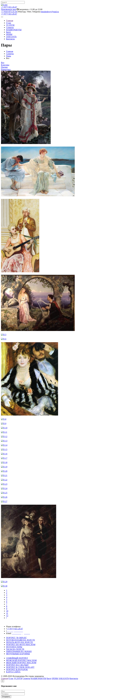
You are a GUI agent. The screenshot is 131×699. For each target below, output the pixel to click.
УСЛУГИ (10, 25)
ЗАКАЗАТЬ (11, 37)
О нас (8, 23)
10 (7, 611)
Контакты (10, 39)
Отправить (6, 697)
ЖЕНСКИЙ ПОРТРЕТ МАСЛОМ (21, 663)
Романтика (5, 69)
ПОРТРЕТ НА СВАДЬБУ (17, 665)
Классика (5, 65)
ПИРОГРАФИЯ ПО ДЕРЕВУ (19, 651)
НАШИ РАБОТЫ (13, 30)
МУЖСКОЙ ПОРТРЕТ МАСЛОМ (21, 660)
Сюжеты (10, 27)
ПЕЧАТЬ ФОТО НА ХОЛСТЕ (19, 642)
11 (7, 613)
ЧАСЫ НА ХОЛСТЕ (15, 649)
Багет (8, 32)
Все (2, 63)
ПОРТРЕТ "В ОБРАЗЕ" (16, 638)
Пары (8, 56)
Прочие (4, 67)
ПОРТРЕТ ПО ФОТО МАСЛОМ (20, 644)
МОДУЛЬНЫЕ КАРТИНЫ (18, 654)
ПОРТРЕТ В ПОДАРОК (17, 669)
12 (7, 615)
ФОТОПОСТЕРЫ (14, 647)
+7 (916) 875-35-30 (9, 12)
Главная (9, 20)
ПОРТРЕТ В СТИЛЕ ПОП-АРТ (20, 667)
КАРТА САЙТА (13, 672)
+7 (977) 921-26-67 (9, 7)
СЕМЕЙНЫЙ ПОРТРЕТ (17, 658)
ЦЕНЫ (9, 34)
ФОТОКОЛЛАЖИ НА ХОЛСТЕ (20, 640)
